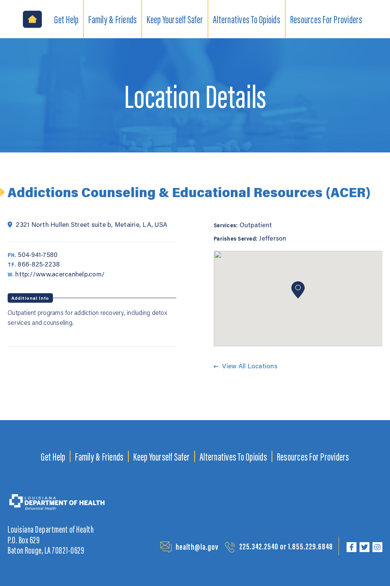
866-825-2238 (39, 264)
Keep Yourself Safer (161, 456)
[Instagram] (377, 547)
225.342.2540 (258, 546)
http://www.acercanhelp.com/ (60, 274)
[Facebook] (351, 547)
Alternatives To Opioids (233, 456)
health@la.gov (197, 546)
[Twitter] (364, 547)
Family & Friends (99, 456)
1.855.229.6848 (310, 546)
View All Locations (249, 365)
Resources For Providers (313, 456)
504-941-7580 (38, 254)
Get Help (53, 456)
